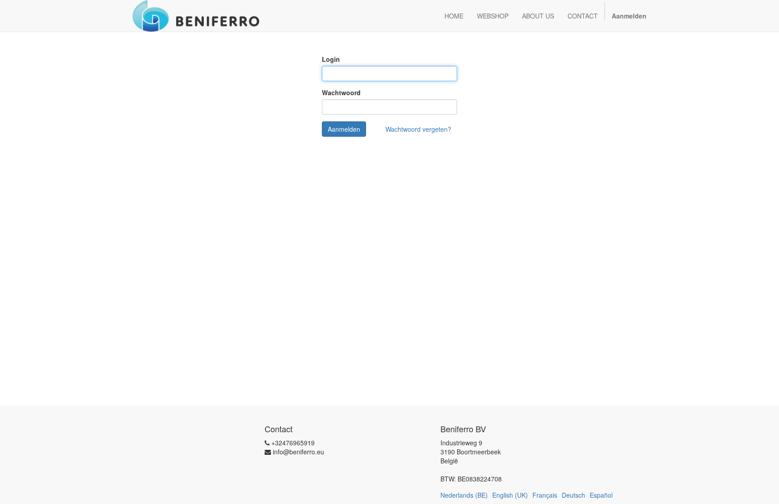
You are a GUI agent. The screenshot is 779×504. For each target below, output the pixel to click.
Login (331, 59)
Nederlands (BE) (464, 494)
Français (544, 494)
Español (601, 494)
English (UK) (510, 494)
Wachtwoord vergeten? (418, 129)
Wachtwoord (341, 92)
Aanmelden (344, 129)
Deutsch (573, 494)
